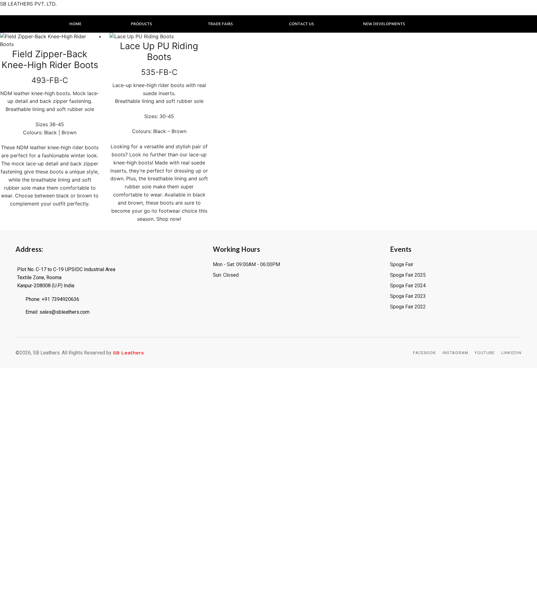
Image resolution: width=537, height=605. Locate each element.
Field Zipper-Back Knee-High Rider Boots (50, 59)
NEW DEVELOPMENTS (384, 23)
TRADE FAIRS (220, 23)
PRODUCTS (141, 23)
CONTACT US (301, 23)
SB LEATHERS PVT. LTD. (28, 4)
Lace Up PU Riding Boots (159, 51)
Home (75, 23)
